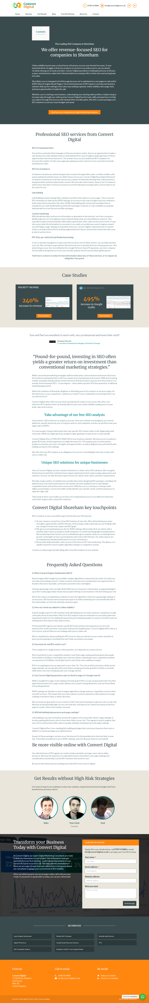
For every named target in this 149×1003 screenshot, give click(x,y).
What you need (91, 886)
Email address (91, 867)
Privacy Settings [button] (44, 999)
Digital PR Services (20, 943)
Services (28, 14)
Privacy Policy (33, 999)
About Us (83, 14)
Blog (54, 14)
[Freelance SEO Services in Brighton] (24, 6)
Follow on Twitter (108, 975)
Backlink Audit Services (106, 936)
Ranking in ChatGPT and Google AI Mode (69, 949)
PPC (100, 943)
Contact (95, 14)
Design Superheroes (130, 999)
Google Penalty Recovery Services (67, 943)
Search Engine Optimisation (23, 936)
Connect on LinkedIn (109, 978)
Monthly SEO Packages (63, 936)
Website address (92, 876)
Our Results (42, 14)
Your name (90, 857)
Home (17, 14)
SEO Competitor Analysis (22, 949)
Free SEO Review (67, 14)
